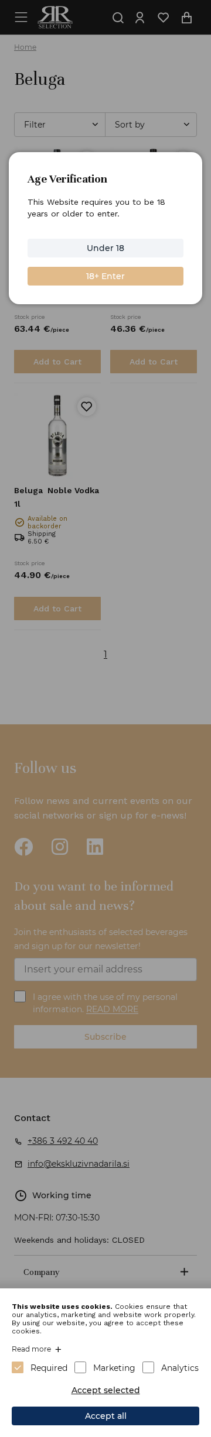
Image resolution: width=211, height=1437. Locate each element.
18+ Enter (105, 276)
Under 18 (105, 248)
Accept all (106, 1416)
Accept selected (106, 1390)
